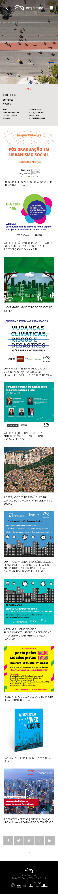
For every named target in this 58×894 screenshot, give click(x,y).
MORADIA (6, 118)
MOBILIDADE (34, 115)
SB (19, 878)
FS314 (31, 878)
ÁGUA (5, 109)
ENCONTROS (8, 100)
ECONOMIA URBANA (11, 112)
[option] (29, 42)
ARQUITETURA (35, 109)
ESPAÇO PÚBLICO (36, 112)
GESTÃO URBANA (10, 115)
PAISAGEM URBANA (37, 118)
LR (45, 878)
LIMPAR (29, 89)
